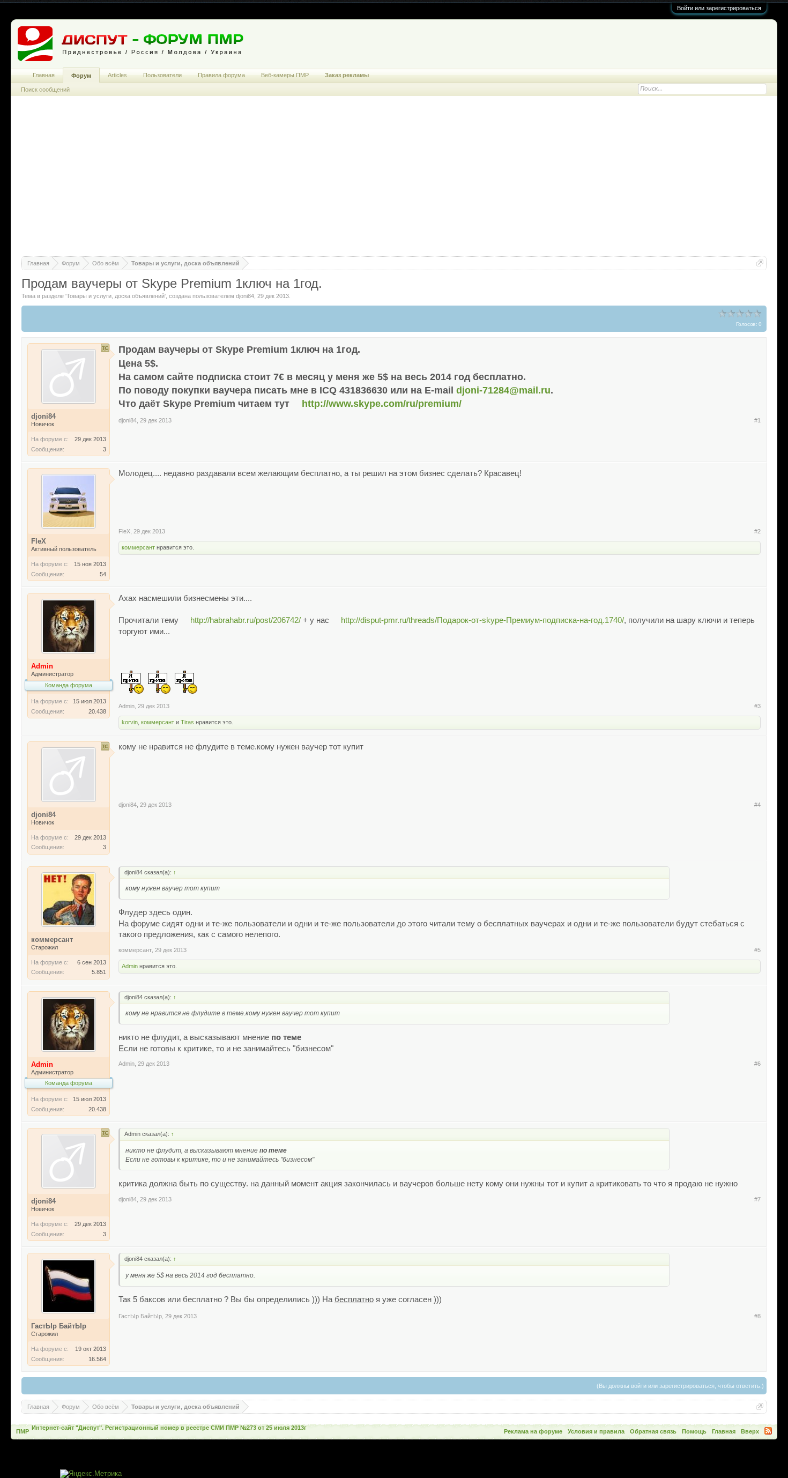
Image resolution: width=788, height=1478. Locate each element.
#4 (757, 804)
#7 (757, 1199)
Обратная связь (653, 1431)
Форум (81, 75)
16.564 (97, 1359)
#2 (757, 531)
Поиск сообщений (45, 89)
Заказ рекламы (347, 75)
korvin (130, 722)
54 (103, 574)
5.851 (99, 972)
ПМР (22, 1431)
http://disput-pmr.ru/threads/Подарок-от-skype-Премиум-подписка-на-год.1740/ (482, 620)
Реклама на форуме (533, 1431)
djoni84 (245, 296)
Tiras (187, 722)
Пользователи (162, 75)
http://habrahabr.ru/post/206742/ (245, 620)
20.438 (97, 711)
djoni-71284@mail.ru (503, 390)
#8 (757, 1316)
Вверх (750, 1431)
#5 (757, 950)
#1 (757, 420)
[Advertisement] (394, 181)
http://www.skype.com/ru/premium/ (382, 403)
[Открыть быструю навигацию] (759, 262)
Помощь (694, 1431)
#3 (757, 706)
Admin (126, 706)
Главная (44, 75)
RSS (768, 1431)
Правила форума (221, 75)
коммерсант (138, 547)
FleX (124, 531)
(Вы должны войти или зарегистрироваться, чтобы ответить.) (680, 1386)
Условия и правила (596, 1431)
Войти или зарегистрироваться (719, 8)
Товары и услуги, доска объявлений (115, 296)
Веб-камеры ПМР (285, 75)
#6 (757, 1063)
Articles (117, 75)
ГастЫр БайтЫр (140, 1316)
